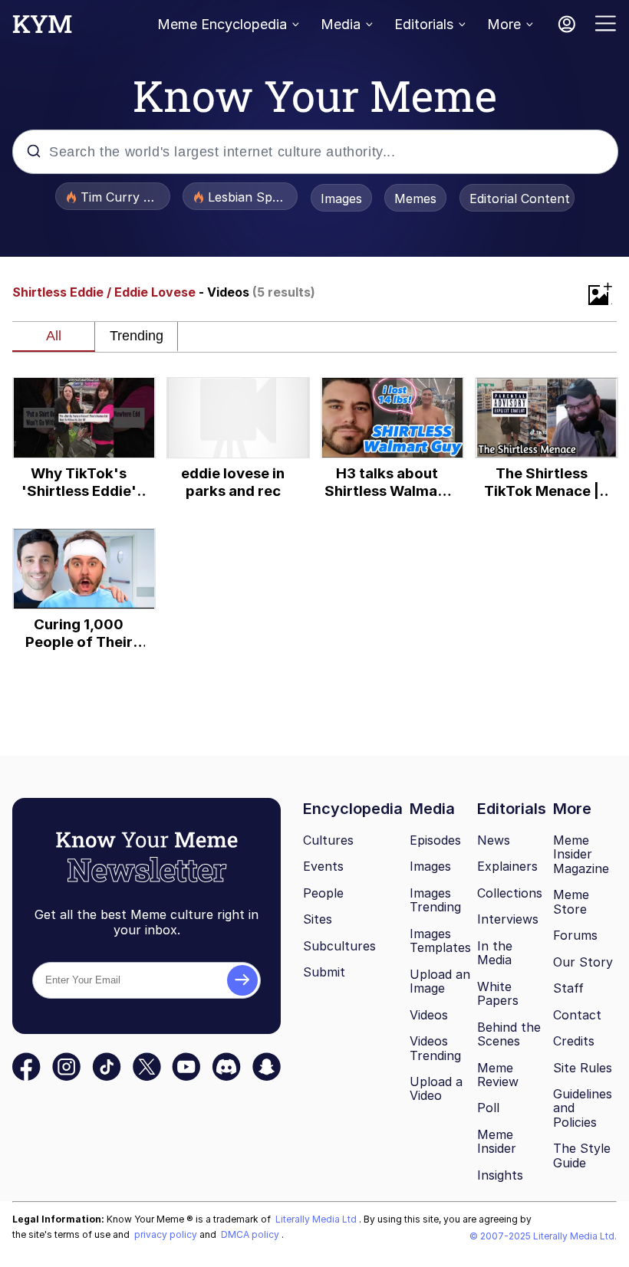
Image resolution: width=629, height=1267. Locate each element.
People (323, 893)
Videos (429, 1015)
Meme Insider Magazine (581, 854)
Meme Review (498, 1075)
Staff (568, 988)
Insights (500, 1175)
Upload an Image (440, 981)
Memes (415, 198)
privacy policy (166, 1234)
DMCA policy (251, 1234)
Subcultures (339, 946)
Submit (324, 972)
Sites (317, 919)
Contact (577, 1015)
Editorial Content (519, 198)
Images (341, 198)
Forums (575, 935)
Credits (573, 1041)
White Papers (498, 994)
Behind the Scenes (509, 1034)
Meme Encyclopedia (222, 24)
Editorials (423, 24)
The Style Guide (582, 1155)
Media (340, 24)
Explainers (507, 866)
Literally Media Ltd (317, 1219)
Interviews (507, 919)
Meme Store (571, 902)
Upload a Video (436, 1089)
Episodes (435, 840)
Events (323, 866)
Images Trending (435, 900)
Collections (509, 893)
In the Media (494, 953)
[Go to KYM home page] (42, 28)
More (504, 24)
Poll (488, 1107)
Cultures (328, 840)
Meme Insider (496, 1141)
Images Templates (440, 941)
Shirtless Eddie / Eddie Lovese (104, 292)
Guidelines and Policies (582, 1108)
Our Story (583, 962)
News (493, 840)
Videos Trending (435, 1048)
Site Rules (582, 1068)
